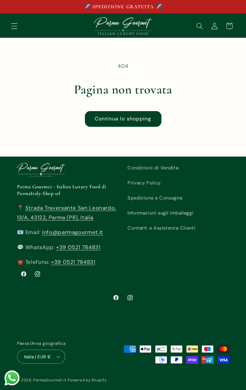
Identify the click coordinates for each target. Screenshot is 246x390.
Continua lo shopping (123, 118)
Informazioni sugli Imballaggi (160, 213)
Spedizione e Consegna (154, 198)
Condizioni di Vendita (152, 168)
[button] (14, 26)
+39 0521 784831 (78, 247)
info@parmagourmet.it (72, 232)
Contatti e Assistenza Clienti (161, 228)
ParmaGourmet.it (49, 380)
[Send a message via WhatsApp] (12, 378)
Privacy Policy (144, 183)
